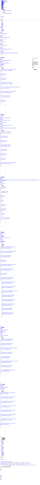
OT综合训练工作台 (2, 214)
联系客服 (8, 13)
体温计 (1, 125)
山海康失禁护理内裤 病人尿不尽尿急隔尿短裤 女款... (6, 340)
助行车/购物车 (5, 33)
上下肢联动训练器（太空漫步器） (4, 192)
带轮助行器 (4, 60)
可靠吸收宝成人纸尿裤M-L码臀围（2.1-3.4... (5, 393)
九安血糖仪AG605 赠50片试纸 (3, 150)
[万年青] (2, 3)
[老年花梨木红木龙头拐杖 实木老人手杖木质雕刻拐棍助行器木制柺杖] (8, 69)
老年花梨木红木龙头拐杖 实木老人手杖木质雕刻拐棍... (6, 70)
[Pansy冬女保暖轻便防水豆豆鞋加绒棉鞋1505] (5, 356)
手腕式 (2, 117)
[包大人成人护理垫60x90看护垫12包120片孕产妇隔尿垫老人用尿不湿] (8, 405)
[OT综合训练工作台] (2, 213)
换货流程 (3, 451)
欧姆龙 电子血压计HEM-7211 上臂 (4, 137)
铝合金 (9, 60)
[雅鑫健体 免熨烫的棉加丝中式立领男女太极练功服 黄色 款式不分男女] (8, 264)
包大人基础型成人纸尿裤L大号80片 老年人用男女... (6, 415)
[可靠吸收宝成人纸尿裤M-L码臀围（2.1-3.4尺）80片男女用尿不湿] (7, 392)
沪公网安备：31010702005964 (4, 462)
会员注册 (8, 10)
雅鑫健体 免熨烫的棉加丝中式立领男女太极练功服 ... (6, 265)
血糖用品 (3, 37)
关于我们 (1, 461)
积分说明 (4, 13)
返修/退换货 (3, 452)
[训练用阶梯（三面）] (2, 195)
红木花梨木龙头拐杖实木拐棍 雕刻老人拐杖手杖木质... (6, 92)
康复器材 (1, 41)
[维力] (2, 4)
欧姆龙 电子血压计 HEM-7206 (3, 141)
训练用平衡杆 (1, 201)
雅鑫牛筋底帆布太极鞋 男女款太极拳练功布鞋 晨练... (7, 287)
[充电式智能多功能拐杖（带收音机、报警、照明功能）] (6, 82)
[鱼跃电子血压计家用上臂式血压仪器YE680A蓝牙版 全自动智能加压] (8, 162)
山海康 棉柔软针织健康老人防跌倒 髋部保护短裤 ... (6, 344)
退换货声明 (3, 454)
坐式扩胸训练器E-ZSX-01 (3, 205)
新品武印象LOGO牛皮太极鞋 (3, 274)
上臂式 (1, 117)
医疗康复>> (1, 184)
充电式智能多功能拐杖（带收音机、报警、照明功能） (6, 83)
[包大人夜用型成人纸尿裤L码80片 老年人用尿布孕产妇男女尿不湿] (7, 401)
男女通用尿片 (1, 387)
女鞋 (0, 335)
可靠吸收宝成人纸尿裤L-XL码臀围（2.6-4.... (5, 424)
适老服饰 (2, 327)
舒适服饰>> (1, 336)
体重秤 (11, 125)
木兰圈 (8, 237)
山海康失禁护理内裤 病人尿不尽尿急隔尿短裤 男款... (6, 353)
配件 (7, 237)
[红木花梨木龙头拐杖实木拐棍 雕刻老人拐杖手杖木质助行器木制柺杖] (8, 91)
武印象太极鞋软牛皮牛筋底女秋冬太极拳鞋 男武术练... (6, 252)
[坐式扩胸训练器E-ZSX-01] (3, 204)
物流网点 (3, 448)
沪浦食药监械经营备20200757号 (17, 462)
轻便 (1, 65)
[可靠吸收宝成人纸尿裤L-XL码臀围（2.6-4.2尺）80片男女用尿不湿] (7, 423)
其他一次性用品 (2, 388)
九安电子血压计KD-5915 (3, 159)
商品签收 (3, 449)
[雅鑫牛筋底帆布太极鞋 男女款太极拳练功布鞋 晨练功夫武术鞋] (9, 286)
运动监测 (9, 37)
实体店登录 (3, 461)
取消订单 (3, 453)
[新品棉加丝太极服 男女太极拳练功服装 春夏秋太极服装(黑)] (8, 299)
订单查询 (10, 10)
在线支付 (3, 446)
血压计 (1, 37)
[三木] (2, 7)
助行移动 (1, 32)
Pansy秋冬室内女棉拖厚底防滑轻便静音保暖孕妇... (5, 362)
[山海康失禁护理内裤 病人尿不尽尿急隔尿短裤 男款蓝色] (6, 352)
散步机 (1, 237)
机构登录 (6, 461)
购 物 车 (0, 472)
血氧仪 (5, 37)
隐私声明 (6, 13)
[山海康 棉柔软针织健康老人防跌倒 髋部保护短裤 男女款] (6, 343)
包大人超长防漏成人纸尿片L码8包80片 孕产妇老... (5, 411)
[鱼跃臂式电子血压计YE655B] (3, 153)
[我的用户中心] (0, 468)
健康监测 (2, 114)
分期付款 (3, 447)
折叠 (0, 65)
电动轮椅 (3, 23)
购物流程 (4, 10)
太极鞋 (2, 240)
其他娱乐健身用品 (2, 241)
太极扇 (2, 237)
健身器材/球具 (2, 236)
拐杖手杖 (3, 33)
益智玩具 (1, 233)
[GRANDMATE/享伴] (3, 1)
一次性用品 (3, 384)
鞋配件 (7, 335)
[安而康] (2, 8)
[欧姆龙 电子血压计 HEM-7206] (3, 140)
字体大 (7, 117)
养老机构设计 (3, 30)
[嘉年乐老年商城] (0, 14)
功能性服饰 (1, 331)
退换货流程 (3, 455)
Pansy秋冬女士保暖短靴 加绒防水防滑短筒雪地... (5, 366)
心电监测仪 (6, 125)
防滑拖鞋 (3, 335)
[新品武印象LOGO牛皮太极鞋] (3, 273)
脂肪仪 (4, 125)
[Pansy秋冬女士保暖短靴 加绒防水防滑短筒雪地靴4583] (6, 365)
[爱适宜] (2, 6)
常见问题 (6, 10)
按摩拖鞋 (6, 335)
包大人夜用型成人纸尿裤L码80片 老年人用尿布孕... (6, 402)
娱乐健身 (2, 232)
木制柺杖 (3, 25)
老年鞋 (2, 22)
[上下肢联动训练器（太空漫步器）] (4, 191)
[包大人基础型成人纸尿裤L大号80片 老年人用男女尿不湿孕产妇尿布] (8, 414)
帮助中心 (11, 461)
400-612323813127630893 (2, 16)
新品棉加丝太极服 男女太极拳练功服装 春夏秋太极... (7, 296)
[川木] (2, 5)
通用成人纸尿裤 (5, 387)
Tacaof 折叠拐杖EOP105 (2, 101)
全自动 (4, 117)
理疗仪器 (3, 41)
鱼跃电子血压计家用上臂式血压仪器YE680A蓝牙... (5, 163)
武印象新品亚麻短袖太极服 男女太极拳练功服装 (7, 309)
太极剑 (6, 237)
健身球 (4, 237)
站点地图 (9, 461)
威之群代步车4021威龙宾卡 (3, 79)
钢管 (10, 60)
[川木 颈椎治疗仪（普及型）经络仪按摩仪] (5, 217)
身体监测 (7, 37)
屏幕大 (6, 117)
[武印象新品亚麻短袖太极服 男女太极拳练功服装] (7, 308)
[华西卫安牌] (2, 2)
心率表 (2, 125)
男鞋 (1, 335)
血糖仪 (2, 24)
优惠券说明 (10, 13)
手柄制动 (3, 65)
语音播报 (9, 117)
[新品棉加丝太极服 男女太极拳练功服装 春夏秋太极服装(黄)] (7, 277)
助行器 (1, 33)
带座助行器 (1, 60)
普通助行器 (7, 60)
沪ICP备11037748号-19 (27, 462)
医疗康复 (2, 177)
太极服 (1, 240)
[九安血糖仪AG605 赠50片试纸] (3, 149)
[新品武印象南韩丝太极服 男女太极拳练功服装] (5, 255)
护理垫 (7, 387)
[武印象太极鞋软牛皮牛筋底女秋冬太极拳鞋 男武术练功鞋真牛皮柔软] (8, 251)
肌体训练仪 (4, 180)
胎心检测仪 (9, 125)
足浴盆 (2, 26)
